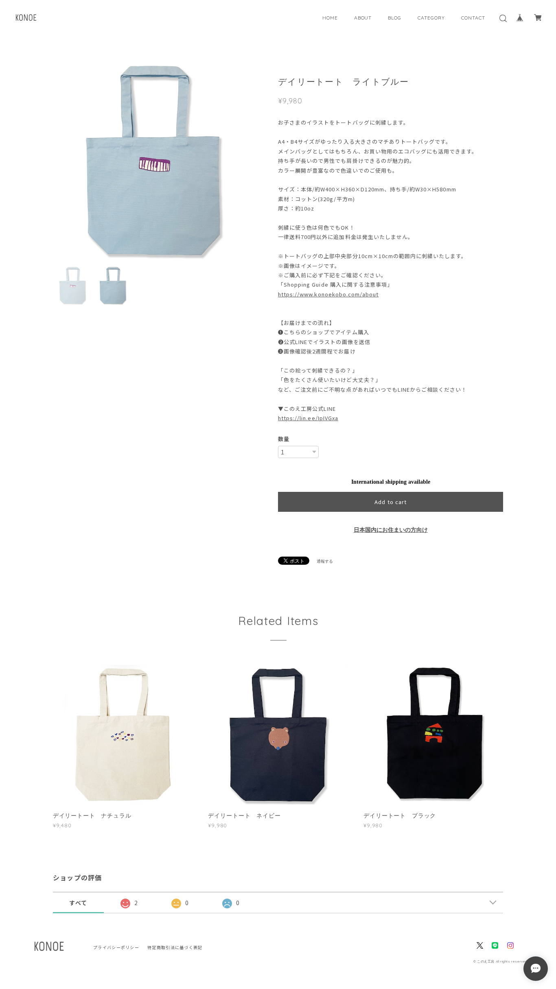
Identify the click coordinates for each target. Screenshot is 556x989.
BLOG (394, 18)
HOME (330, 18)
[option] (153, 160)
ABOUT (363, 18)
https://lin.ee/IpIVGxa (308, 418)
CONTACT (473, 18)
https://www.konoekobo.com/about (328, 294)
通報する (325, 561)
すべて (78, 903)
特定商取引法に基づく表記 (174, 947)
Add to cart (390, 502)
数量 (283, 439)
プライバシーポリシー (116, 947)
